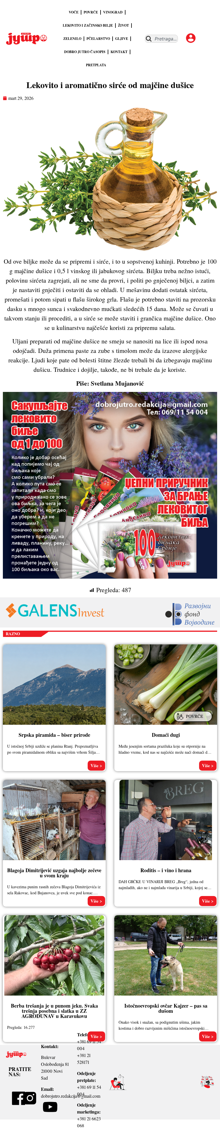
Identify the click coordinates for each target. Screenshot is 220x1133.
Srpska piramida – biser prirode (54, 735)
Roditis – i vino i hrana (165, 870)
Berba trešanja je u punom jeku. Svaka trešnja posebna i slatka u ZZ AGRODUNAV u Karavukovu (54, 1011)
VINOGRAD (113, 12)
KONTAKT (119, 51)
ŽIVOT (123, 25)
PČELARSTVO (98, 38)
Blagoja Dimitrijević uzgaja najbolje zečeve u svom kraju (54, 872)
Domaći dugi (166, 735)
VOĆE (73, 12)
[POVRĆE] (193, 722)
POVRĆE (91, 12)
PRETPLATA (96, 65)
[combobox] (161, 39)
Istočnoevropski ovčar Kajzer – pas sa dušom (165, 1008)
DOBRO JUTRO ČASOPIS (84, 51)
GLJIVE (121, 38)
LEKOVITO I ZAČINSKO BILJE (88, 25)
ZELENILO (72, 38)
